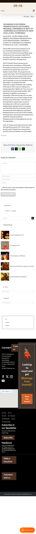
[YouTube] (3, 380)
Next (32, 16)
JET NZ (13, 419)
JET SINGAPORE (6, 422)
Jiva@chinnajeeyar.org (8, 448)
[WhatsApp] (20, 148)
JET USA (4, 413)
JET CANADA (11, 416)
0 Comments (3, 135)
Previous (26, 16)
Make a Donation (8, 460)
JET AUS (4, 416)
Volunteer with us (8, 476)
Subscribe (8, 437)
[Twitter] (7, 376)
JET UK (9, 413)
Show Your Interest (27, 398)
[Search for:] (16, 218)
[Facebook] (12, 148)
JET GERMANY (6, 419)
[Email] (23, 148)
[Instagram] (11, 376)
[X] (16, 148)
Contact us (16, 347)
